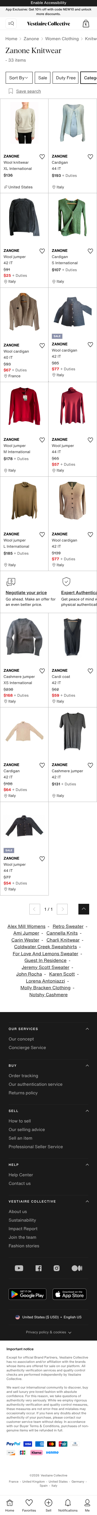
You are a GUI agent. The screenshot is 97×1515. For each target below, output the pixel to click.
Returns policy (23, 1092)
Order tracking (23, 1075)
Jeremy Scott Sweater (45, 967)
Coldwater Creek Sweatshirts (45, 946)
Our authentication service (36, 1084)
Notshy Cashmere (48, 994)
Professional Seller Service (36, 1146)
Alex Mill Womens (27, 926)
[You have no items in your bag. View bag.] (86, 23)
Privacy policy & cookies (46, 1332)
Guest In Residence (46, 960)
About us (18, 1211)
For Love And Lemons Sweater (45, 953)
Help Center (21, 1174)
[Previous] (34, 909)
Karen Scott (62, 974)
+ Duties (69, 175)
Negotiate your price (26, 592)
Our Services (23, 1029)
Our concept (21, 1039)
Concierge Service (27, 1047)
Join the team (22, 1237)
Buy (13, 1066)
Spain (44, 1486)
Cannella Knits (62, 933)
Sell (14, 1111)
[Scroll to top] (83, 909)
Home (11, 38)
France (14, 1482)
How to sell (20, 1121)
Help (14, 1165)
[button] (86, 23)
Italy (54, 1486)
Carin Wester (25, 940)
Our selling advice (27, 1129)
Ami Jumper (26, 933)
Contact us (20, 1183)
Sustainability (22, 1220)
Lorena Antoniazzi (45, 981)
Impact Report (23, 1228)
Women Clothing (62, 38)
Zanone (31, 38)
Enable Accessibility (48, 3)
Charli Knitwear (63, 940)
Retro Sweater (68, 926)
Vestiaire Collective (32, 1201)
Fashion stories (24, 1245)
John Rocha (29, 974)
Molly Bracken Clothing (45, 987)
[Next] (62, 909)
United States (58, 1482)
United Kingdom (33, 1482)
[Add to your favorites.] (42, 157)
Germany (77, 1482)
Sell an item (20, 1138)
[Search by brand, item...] (11, 23)
